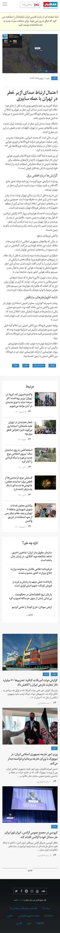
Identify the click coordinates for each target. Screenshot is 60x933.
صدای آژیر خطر (39, 365)
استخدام (49, 916)
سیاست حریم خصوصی (28, 916)
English (40, 923)
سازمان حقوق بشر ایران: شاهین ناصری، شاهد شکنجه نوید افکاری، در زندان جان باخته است (31, 557)
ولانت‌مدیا (20, 900)
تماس (10, 916)
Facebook (21, 891)
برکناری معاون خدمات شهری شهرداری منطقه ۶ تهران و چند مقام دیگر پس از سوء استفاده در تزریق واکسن (18, 513)
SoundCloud (43, 891)
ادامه (30, 871)
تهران (26, 365)
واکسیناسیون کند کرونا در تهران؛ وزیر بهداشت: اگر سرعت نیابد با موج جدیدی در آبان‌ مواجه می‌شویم (19, 400)
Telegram (26, 891)
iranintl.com (36, 25)
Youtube (37, 891)
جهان (54, 674)
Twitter (16, 891)
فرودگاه (52, 365)
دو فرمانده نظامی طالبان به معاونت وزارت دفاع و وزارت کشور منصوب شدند (31, 571)
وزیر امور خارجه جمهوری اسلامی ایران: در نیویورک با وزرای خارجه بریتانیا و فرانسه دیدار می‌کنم (33, 759)
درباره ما (46, 908)
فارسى (19, 923)
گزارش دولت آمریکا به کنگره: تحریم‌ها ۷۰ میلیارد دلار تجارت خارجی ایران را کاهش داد (30, 683)
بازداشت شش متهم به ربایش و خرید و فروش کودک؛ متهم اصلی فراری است (32, 584)
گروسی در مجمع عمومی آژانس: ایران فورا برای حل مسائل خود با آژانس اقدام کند (31, 835)
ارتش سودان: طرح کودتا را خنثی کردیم (32, 607)
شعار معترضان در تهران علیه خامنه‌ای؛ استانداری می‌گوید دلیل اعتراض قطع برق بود (19, 428)
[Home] (49, 6)
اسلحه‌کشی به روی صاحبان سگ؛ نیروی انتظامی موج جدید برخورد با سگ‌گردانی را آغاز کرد (18, 456)
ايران (54, 78)
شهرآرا (16, 365)
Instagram (32, 891)
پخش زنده (27, 5)
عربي (29, 923)
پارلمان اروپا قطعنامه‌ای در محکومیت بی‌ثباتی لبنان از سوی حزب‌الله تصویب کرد (30, 597)
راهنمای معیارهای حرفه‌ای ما (23, 908)
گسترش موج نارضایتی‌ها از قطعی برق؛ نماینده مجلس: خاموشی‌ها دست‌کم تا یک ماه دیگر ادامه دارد (18, 484)
